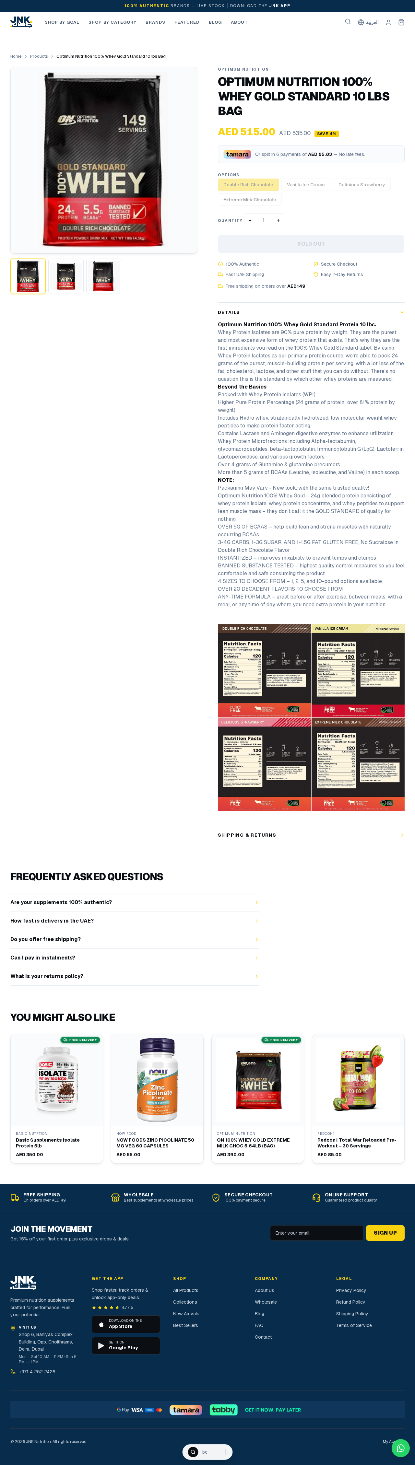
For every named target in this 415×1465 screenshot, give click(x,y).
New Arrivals (186, 1314)
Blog (215, 22)
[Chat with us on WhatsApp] (401, 1448)
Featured (186, 22)
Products (39, 56)
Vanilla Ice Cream (306, 185)
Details (229, 312)
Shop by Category (112, 22)
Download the (260, 5)
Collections (185, 1302)
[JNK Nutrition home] (21, 22)
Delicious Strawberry (361, 185)
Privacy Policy (351, 1290)
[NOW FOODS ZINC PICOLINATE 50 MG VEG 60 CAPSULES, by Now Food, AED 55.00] (157, 1098)
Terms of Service (354, 1325)
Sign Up (385, 1232)
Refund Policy (350, 1302)
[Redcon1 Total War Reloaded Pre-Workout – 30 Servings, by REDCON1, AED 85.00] (358, 1098)
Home (16, 56)
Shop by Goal (62, 22)
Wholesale (266, 1302)
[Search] (348, 21)
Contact (263, 1337)
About (239, 22)
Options (228, 175)
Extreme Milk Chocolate (249, 200)
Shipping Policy (352, 1314)
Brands (155, 22)
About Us (264, 1290)
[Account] (388, 22)
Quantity (230, 220)
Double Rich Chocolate (248, 185)
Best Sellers (185, 1325)
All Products (185, 1290)
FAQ (259, 1325)
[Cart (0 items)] (401, 22)
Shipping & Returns (247, 835)
